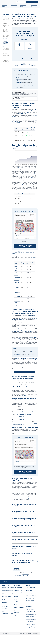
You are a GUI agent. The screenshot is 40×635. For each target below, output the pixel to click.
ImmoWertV (4, 610)
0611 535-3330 (20, 416)
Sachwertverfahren (30, 621)
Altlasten (15, 615)
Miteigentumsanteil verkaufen (32, 597)
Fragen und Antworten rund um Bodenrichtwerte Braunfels (6, 62)
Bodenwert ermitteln (30, 609)
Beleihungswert (29, 606)
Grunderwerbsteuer (18, 603)
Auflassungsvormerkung (7, 611)
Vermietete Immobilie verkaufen (32, 598)
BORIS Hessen (23, 395)
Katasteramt (16, 610)
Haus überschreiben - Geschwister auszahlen (32, 614)
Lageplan (16, 614)
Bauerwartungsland (18, 587)
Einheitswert (16, 601)
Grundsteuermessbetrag (19, 599)
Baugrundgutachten (30, 604)
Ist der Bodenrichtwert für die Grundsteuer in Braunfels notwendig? (23, 561)
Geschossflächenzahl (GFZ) (19, 588)
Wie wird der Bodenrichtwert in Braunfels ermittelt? (24, 547)
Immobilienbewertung (30, 617)
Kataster (15, 609)
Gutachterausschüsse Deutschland (8, 599)
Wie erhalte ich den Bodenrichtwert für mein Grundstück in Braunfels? (6, 51)
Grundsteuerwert (17, 598)
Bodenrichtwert (29, 608)
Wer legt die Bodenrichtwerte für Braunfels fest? (24, 512)
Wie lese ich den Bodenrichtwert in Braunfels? (22, 554)
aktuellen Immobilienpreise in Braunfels (28, 498)
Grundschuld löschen (6, 615)
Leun (15, 272)
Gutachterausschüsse (23, 6)
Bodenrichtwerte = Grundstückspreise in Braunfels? (24, 526)
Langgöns (16, 305)
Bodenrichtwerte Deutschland (8, 587)
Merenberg (16, 298)
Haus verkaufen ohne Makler (32, 592)
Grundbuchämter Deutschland (8, 598)
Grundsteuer (16, 604)
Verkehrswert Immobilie (30, 624)
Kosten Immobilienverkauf (31, 595)
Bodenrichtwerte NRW (6, 592)
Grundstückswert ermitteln (31, 612)
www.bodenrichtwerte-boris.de (21, 575)
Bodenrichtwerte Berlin (6, 588)
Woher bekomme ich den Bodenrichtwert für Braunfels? (24, 504)
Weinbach (16, 280)
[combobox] (20, 2)
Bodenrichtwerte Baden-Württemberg (8, 593)
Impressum (30, 633)
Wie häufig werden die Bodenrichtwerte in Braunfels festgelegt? (24, 540)
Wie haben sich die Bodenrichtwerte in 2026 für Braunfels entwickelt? (6, 21)
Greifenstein (17, 296)
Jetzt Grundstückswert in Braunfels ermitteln (24, 372)
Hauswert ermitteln (30, 616)
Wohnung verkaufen (30, 600)
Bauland (15, 593)
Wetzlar (16, 285)
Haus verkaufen (29, 590)
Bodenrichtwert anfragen (32, 1)
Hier (16, 85)
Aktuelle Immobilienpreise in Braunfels (6, 57)
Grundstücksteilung (18, 592)
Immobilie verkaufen (30, 593)
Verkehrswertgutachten (30, 626)
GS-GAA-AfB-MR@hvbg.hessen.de (24, 414)
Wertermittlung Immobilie (31, 627)
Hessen (12, 10)
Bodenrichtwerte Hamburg (7, 590)
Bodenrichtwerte (4, 6)
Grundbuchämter (34, 6)
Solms (15, 266)
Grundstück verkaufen (30, 588)
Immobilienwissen (14, 6)
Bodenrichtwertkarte (18, 590)
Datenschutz (35, 633)
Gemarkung (16, 612)
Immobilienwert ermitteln (31, 619)
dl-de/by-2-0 (25, 574)
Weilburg (16, 275)
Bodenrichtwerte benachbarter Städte (6, 35)
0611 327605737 (20, 419)
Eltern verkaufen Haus (30, 587)
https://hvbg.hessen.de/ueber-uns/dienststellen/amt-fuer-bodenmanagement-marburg (27, 411)
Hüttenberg (16, 287)
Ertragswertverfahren (30, 611)
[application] (25, 157)
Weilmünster (17, 277)
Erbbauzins (4, 608)
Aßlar (15, 289)
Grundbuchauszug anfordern (8, 613)
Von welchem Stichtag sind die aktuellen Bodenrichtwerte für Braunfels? (24, 519)
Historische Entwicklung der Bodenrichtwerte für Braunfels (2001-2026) (6, 28)
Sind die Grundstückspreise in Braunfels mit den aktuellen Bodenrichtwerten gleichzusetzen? (6, 42)
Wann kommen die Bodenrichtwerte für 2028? (23, 533)
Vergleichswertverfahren (31, 622)
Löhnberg (16, 282)
